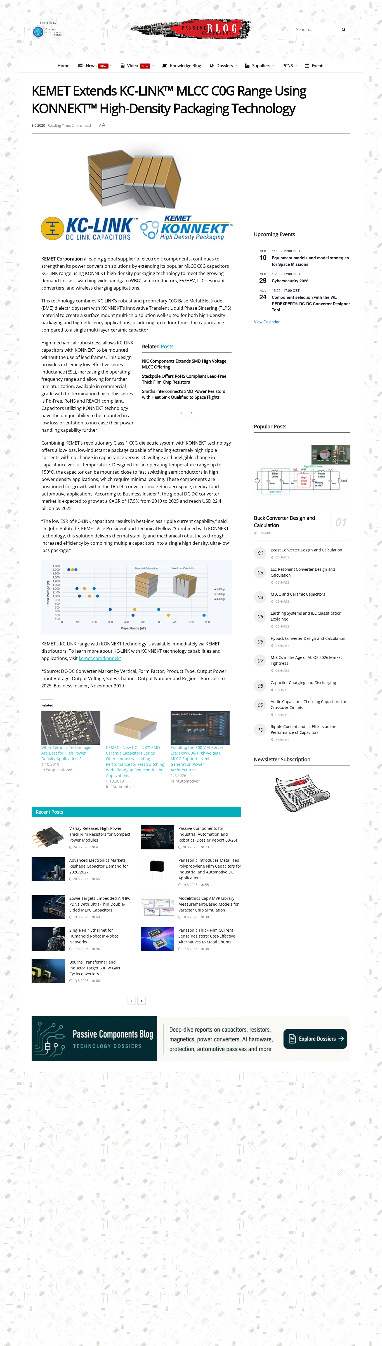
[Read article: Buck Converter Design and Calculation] (302, 475)
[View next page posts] (192, 413)
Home (63, 65)
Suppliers (261, 65)
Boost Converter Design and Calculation (306, 550)
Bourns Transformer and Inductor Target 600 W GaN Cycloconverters (94, 967)
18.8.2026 (189, 917)
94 (97, 948)
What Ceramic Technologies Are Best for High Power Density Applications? (67, 753)
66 (97, 879)
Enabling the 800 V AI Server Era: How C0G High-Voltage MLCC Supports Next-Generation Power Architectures (197, 758)
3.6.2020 (38, 125)
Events (318, 65)
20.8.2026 (189, 847)
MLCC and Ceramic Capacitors (298, 594)
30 (206, 917)
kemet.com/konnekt (100, 658)
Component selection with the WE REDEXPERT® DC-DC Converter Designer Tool (311, 303)
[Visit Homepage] (191, 29)
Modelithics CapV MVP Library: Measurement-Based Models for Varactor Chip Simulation (208, 904)
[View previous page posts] (182, 413)
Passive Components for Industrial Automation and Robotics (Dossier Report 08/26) (207, 834)
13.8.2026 (80, 980)
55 (206, 884)
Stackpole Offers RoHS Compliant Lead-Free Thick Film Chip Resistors (184, 379)
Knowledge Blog (185, 65)
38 (206, 948)
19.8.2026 (189, 884)
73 (206, 847)
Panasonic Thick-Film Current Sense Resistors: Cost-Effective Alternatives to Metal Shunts (206, 936)
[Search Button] (344, 29)
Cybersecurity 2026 (290, 280)
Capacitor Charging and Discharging (303, 682)
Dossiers (224, 65)
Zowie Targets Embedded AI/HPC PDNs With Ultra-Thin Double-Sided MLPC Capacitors (100, 904)
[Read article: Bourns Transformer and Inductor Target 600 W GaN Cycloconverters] (48, 971)
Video (137, 65)
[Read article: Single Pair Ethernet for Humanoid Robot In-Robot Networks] (48, 939)
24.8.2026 (80, 847)
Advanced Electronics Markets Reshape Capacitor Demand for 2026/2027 (98, 866)
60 (97, 917)
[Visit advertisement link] (191, 1038)
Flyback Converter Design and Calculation (308, 638)
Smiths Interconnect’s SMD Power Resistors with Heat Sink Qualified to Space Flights (183, 394)
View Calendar (267, 322)
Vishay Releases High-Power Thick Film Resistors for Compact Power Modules (99, 834)
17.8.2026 (80, 948)
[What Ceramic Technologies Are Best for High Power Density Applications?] (70, 728)
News (96, 65)
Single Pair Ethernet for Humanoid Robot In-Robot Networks (93, 936)
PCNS (287, 65)
